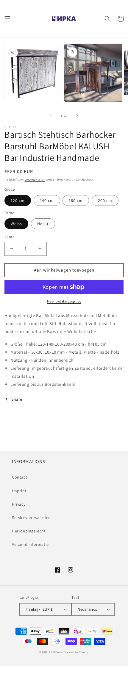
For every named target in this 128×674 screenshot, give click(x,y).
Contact (19, 477)
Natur (43, 223)
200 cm (105, 200)
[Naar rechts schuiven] (77, 115)
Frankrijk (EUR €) (40, 609)
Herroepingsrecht (29, 531)
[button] (7, 18)
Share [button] (16, 399)
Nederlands (87, 609)
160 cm (76, 200)
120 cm (18, 200)
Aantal (9, 236)
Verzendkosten (35, 179)
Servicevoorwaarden (31, 517)
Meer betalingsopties (64, 301)
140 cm (47, 200)
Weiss (16, 223)
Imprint (19, 490)
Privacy (18, 504)
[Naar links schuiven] (50, 115)
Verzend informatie (30, 544)
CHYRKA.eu (56, 651)
